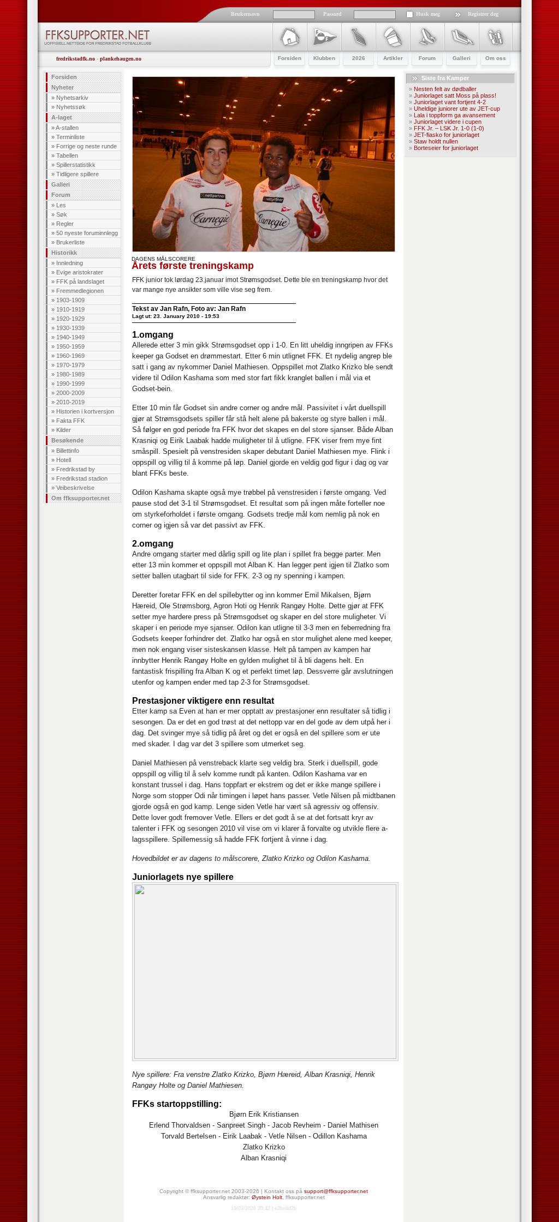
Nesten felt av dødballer (445, 89)
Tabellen (67, 155)
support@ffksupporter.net (336, 1191)
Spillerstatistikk (76, 164)
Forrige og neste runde (86, 146)
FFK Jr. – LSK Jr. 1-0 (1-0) (449, 128)
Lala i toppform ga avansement (454, 115)
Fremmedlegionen (80, 290)
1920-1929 (70, 318)
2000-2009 (70, 393)
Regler (65, 223)
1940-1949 (70, 337)
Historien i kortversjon (85, 411)
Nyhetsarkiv (72, 97)
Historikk (64, 252)
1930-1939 (70, 328)
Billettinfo (67, 450)
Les (61, 205)
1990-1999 (70, 383)
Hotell (63, 460)
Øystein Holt (267, 1197)
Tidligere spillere (77, 174)
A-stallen (67, 127)
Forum (60, 194)
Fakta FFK (70, 420)
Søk (61, 214)
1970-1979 (70, 365)
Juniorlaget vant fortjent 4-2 (450, 102)
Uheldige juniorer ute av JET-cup (457, 108)
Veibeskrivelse (75, 487)
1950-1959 (70, 346)
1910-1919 (70, 309)
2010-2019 (70, 402)
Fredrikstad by (75, 469)
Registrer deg (483, 14)
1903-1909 (70, 300)
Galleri (60, 184)
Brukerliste (70, 242)
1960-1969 (70, 355)
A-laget (61, 117)
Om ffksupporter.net (80, 498)
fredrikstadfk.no (75, 59)
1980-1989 (70, 374)
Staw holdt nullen (436, 141)
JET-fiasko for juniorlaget (446, 134)
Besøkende (67, 440)
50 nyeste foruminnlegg (87, 233)
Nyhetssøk (71, 107)
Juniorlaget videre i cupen (447, 121)
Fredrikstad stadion (82, 478)
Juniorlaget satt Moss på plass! (455, 95)
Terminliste (70, 137)
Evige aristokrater (79, 272)
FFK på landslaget (80, 281)
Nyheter (62, 87)
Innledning (69, 263)
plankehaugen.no (120, 59)
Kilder (63, 430)
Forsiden (64, 77)
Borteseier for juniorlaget (446, 148)
